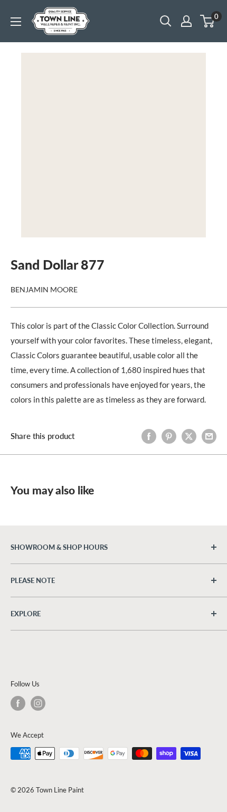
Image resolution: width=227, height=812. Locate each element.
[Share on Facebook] (148, 436)
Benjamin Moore (44, 289)
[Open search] (166, 21)
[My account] (186, 21)
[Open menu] (16, 21)
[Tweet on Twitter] (189, 436)
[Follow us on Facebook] (18, 703)
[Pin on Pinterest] (169, 436)
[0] (207, 21)
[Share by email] (209, 436)
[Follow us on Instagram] (38, 703)
